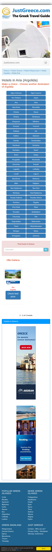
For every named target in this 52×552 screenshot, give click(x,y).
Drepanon (16, 121)
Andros (30, 512)
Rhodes (5, 500)
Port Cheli (16, 207)
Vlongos (16, 231)
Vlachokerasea (36, 226)
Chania (16, 112)
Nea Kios (36, 188)
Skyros (30, 514)
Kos (3, 512)
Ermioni (16, 126)
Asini (36, 102)
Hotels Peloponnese (32, 71)
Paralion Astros (36, 198)
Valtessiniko (35, 221)
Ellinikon (36, 121)
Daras (36, 112)
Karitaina (36, 145)
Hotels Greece (16, 71)
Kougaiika (16, 160)
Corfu (4, 507)
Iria (36, 131)
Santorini (5, 502)
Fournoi (36, 126)
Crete (4, 497)
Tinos (30, 509)
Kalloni (16, 136)
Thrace (4, 539)
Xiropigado (16, 236)
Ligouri (36, 174)
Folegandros (32, 497)
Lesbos (4, 519)
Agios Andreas (16, 93)
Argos (36, 98)
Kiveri (16, 155)
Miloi (16, 183)
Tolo (35, 217)
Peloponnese (7, 529)
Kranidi (36, 164)
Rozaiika (16, 212)
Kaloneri (36, 136)
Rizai (36, 207)
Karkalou (16, 150)
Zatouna (36, 236)
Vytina (36, 231)
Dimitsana (36, 117)
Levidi (16, 174)
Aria (16, 102)
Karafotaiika (36, 141)
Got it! (43, 548)
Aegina (30, 517)
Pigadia (36, 202)
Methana (36, 179)
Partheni (16, 202)
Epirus (4, 534)
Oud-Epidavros (36, 193)
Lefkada (5, 517)
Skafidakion (36, 212)
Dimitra (16, 117)
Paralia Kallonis (16, 198)
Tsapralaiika (16, 221)
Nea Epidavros (16, 188)
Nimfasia (16, 193)
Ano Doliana (16, 98)
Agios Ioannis (36, 93)
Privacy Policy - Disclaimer (38, 531)
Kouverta (16, 164)
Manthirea (16, 179)
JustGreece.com (11, 62)
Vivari (16, 226)
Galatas (16, 131)
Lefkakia (36, 169)
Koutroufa (36, 160)
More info (19, 550)
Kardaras (16, 145)
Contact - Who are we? (36, 529)
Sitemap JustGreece (35, 534)
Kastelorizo (32, 500)
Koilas (36, 155)
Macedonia (6, 536)
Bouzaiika (36, 107)
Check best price (13, 295)
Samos (4, 509)
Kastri (36, 150)
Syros (30, 507)
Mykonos (5, 504)
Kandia (16, 141)
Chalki (30, 502)
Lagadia (16, 169)
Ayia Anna (16, 107)
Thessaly (5, 541)
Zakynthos (6, 514)
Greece (6, 71)
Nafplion (36, 183)
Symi (30, 504)
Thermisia (16, 217)
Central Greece (8, 531)
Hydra (30, 519)
